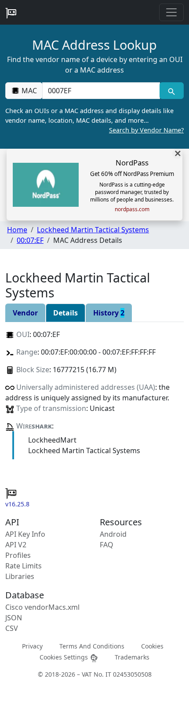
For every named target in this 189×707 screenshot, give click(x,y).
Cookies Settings (65, 657)
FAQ (106, 544)
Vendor (25, 313)
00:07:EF (30, 240)
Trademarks (132, 657)
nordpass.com (132, 209)
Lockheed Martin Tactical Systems (93, 229)
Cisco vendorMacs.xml (42, 607)
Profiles (18, 555)
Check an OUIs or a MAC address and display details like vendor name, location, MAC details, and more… (94, 120)
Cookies (152, 646)
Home (17, 229)
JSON (13, 618)
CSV (11, 628)
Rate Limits (23, 566)
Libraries (19, 576)
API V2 (15, 544)
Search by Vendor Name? (146, 130)
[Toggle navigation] (171, 12)
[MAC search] (172, 90)
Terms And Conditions (91, 646)
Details (65, 313)
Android (113, 534)
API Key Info (25, 534)
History (108, 313)
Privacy (32, 646)
